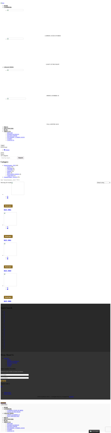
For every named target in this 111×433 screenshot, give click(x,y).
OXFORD (10, 169)
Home (6, 5)
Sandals (9, 171)
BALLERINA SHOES (13, 174)
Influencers (8, 128)
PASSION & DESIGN (13, 134)
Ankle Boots (10, 175)
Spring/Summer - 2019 (10, 165)
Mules (8, 172)
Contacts (10, 140)
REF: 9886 (7, 301)
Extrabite (71, 396)
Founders (9, 364)
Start (2, 179)
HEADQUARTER (12, 136)
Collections (9, 67)
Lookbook (8, 7)
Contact (9, 365)
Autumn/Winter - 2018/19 (10, 177)
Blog (6, 130)
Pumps (9, 167)
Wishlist (7, 150)
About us (7, 131)
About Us (6, 358)
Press (6, 127)
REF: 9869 (7, 271)
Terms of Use (7, 392)
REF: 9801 (7, 210)
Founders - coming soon (16, 137)
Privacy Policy (7, 394)
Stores (9, 138)
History (10, 133)
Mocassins (10, 168)
